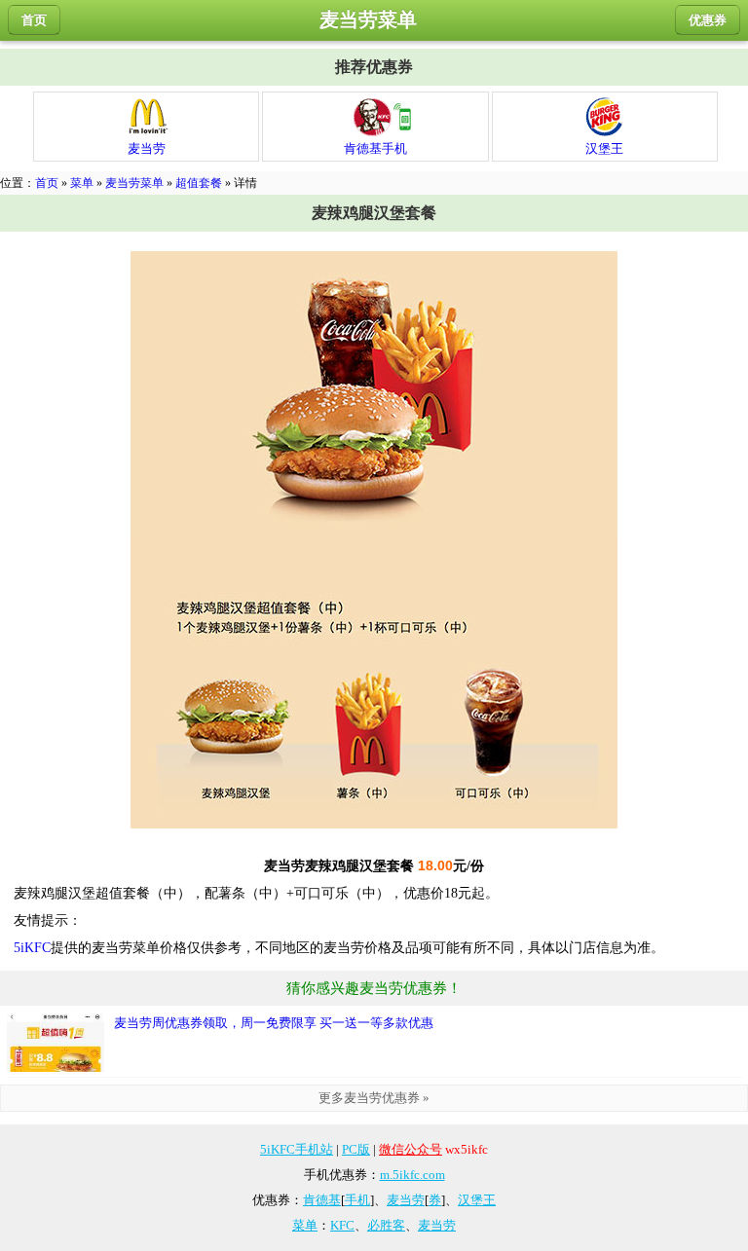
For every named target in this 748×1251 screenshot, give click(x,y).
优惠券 (708, 20)
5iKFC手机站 (296, 1149)
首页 (34, 20)
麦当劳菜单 (134, 183)
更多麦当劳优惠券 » (374, 1097)
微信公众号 (410, 1149)
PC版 (356, 1149)
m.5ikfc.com (412, 1174)
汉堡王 (604, 148)
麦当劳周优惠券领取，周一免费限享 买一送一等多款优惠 (273, 1022)
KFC (342, 1225)
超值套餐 (198, 183)
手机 (357, 1200)
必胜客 (386, 1225)
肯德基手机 (375, 148)
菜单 (82, 183)
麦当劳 (147, 148)
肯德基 (322, 1200)
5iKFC (32, 947)
